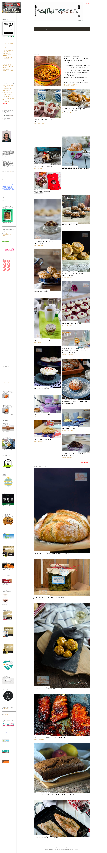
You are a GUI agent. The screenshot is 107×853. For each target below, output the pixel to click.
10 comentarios (70, 226)
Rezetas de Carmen (6, 380)
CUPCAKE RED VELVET (41, 389)
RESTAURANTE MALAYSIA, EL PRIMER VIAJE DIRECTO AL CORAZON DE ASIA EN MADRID (7, 65)
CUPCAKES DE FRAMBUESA (71, 324)
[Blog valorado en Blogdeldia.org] (5, 740)
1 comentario (40, 839)
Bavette (4, 371)
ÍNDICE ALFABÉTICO (55, 22)
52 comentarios (41, 599)
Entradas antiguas (85, 462)
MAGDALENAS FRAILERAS (43, 166)
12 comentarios (41, 123)
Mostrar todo (85, 29)
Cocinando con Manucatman (5, 374)
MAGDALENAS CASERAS (42, 292)
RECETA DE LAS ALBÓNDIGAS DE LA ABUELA (49, 689)
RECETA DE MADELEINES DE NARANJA (75, 169)
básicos (9, 90)
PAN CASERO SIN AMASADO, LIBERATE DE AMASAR (51, 554)
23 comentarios (70, 354)
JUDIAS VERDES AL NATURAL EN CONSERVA (49, 598)
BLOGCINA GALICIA (7, 96)
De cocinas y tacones (7, 377)
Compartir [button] (65, 84)
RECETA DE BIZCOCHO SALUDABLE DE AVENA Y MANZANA (54, 794)
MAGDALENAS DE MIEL (70, 225)
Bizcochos (5, 94)
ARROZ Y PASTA (7, 88)
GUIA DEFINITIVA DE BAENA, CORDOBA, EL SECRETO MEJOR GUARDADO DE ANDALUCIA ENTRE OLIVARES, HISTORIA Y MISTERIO (7, 52)
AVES (4, 90)
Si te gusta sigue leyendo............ (70, 85)
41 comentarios (41, 416)
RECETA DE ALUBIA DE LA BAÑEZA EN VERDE (7, 70)
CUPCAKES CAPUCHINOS (42, 440)
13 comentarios (69, 277)
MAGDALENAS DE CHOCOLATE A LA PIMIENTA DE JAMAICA (74, 455)
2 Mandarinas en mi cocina (8, 370)
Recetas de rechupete (7, 379)
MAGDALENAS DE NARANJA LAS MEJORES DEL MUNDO (73, 110)
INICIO (35, 22)
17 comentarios (41, 390)
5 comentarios (40, 245)
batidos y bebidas (7, 92)
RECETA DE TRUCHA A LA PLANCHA (46, 838)
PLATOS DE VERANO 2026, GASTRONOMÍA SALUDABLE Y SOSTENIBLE (7, 59)
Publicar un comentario (72, 84)
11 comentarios (40, 342)
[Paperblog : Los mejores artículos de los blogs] (5, 733)
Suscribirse (8, 33)
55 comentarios (69, 457)
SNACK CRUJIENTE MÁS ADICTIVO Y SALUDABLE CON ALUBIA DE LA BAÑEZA (76, 60)
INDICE (62, 22)
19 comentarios (69, 112)
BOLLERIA (5, 101)
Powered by (5, 36)
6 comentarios (40, 168)
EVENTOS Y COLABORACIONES (72, 22)
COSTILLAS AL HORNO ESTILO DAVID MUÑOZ (50, 738)
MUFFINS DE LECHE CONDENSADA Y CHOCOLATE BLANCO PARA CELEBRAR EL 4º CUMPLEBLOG (76, 351)
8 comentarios (69, 170)
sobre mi (10, 171)
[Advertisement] (62, 42)
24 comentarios (70, 430)
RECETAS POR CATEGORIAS (43, 22)
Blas (10, 94)
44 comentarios (41, 441)
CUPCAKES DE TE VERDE (42, 340)
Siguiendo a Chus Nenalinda (6, 383)
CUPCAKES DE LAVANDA (42, 414)
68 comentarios (41, 555)
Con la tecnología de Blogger (63, 847)
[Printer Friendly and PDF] (5, 242)
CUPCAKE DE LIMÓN (69, 428)
